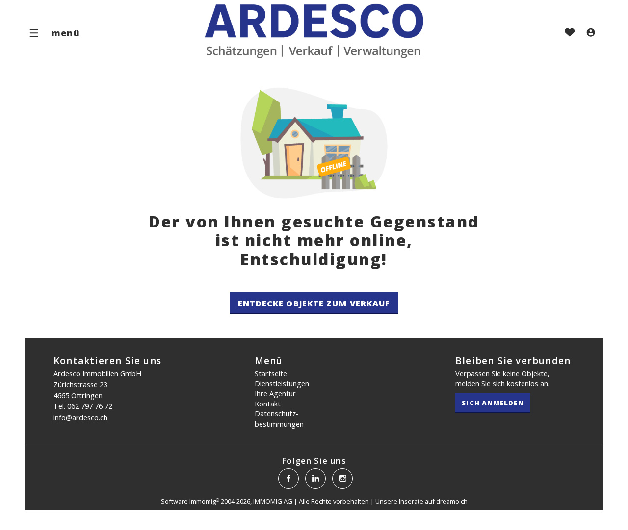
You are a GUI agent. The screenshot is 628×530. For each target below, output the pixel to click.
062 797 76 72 (89, 406)
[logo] (314, 30)
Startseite (271, 373)
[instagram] (342, 478)
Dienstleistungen (282, 383)
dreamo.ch (452, 501)
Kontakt (268, 403)
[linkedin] (315, 478)
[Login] (591, 33)
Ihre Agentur (275, 393)
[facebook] (288, 478)
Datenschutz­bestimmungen (279, 418)
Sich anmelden (492, 403)
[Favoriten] (570, 33)
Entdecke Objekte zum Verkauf (314, 303)
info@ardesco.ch (80, 417)
